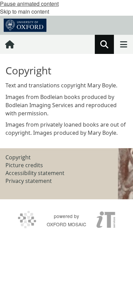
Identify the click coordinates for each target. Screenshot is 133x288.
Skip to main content (24, 11)
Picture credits (24, 165)
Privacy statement (28, 181)
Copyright (18, 157)
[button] (104, 44)
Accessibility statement (34, 173)
